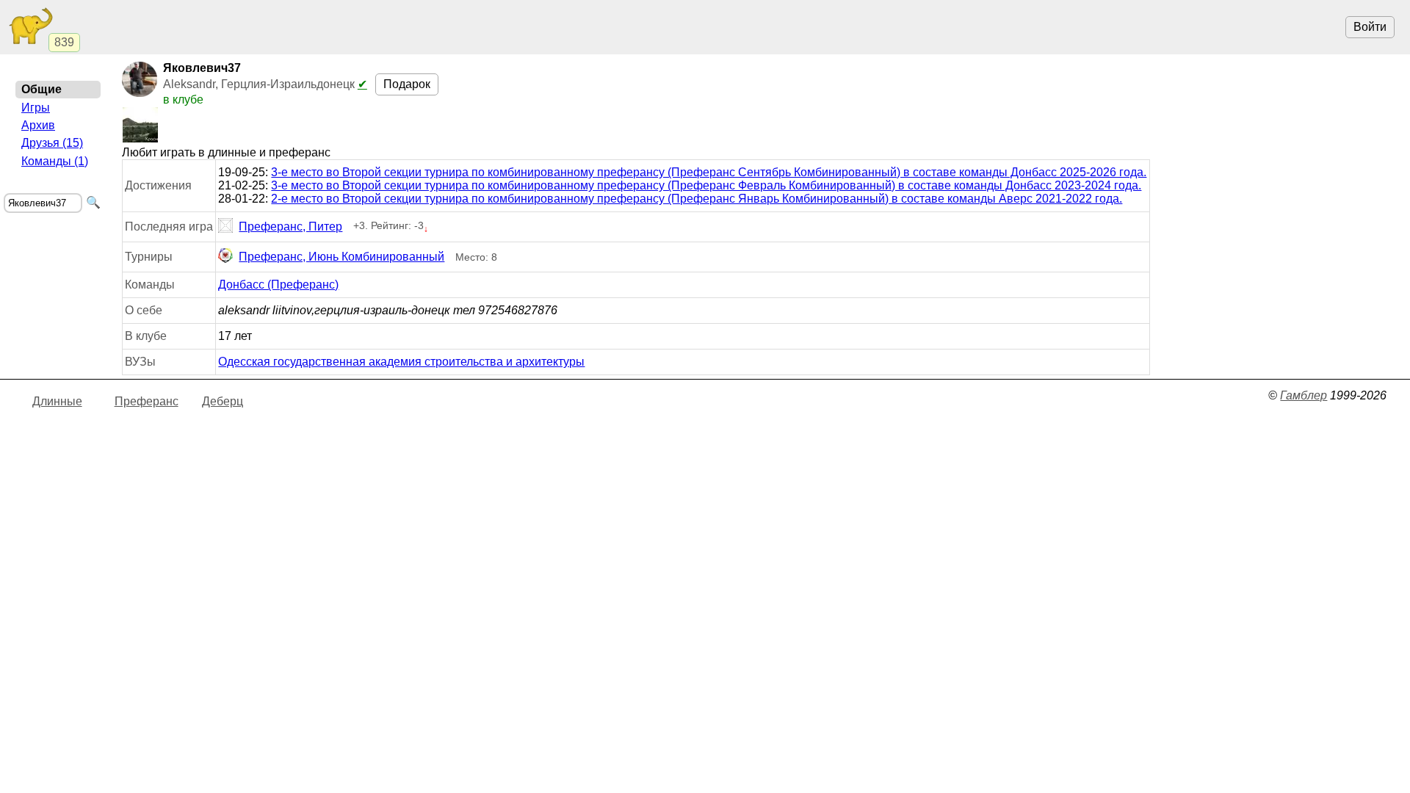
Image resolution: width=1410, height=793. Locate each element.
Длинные (57, 401)
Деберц (222, 401)
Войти (1369, 27)
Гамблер (1303, 395)
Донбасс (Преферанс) (278, 284)
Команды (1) (54, 161)
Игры (35, 107)
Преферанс (146, 401)
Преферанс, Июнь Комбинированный (341, 256)
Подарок (406, 84)
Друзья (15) (52, 143)
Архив (38, 125)
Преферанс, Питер (290, 226)
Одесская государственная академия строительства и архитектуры (401, 361)
